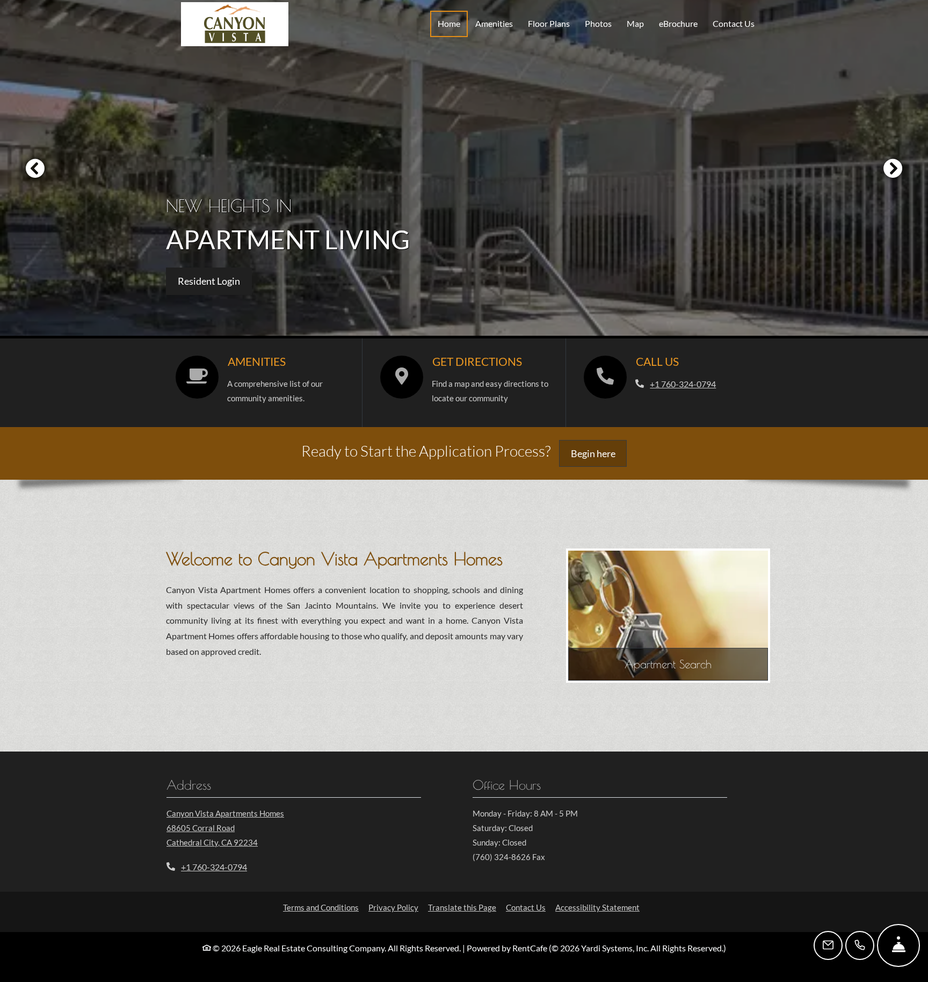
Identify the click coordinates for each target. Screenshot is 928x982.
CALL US (657, 361)
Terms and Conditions (321, 907)
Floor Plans (549, 23)
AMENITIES (257, 361)
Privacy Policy (393, 907)
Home (449, 23)
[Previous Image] (35, 168)
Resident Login (215, 281)
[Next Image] (893, 168)
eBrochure (678, 23)
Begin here (599, 453)
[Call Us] (859, 945)
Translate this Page (462, 907)
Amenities (494, 23)
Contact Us (734, 23)
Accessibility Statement (597, 907)
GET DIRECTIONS (477, 361)
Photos (598, 23)
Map (635, 23)
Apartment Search (668, 664)
